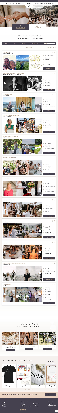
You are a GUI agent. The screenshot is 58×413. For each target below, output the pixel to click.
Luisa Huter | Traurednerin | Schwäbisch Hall (14, 263)
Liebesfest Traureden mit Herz (10, 136)
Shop (13, 3)
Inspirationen (20, 3)
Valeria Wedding (7, 284)
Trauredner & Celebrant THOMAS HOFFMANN (13, 73)
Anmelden (49, 3)
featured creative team (52, 405)
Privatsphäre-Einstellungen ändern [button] (26, 406)
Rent (16, 3)
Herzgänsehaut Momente (9, 199)
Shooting (29, 348)
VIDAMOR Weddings (7, 94)
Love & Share (37, 3)
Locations (9, 3)
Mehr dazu (50, 68)
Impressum (23, 404)
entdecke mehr (50, 361)
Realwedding (47, 348)
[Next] (55, 376)
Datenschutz (23, 405)
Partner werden (43, 3)
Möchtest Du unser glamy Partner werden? (48, 0)
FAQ (49, 404)
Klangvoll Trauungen (8, 242)
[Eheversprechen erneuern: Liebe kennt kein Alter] (47, 340)
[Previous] (3, 376)
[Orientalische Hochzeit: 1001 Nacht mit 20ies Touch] (29, 340)
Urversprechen (6, 52)
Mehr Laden (29, 309)
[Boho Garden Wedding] (10, 341)
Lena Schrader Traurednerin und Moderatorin (14, 178)
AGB (49, 406)
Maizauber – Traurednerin (9, 157)
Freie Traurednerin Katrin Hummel (11, 115)
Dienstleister (4, 3)
